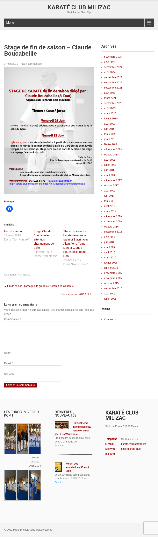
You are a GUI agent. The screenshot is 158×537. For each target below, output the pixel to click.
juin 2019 (109, 128)
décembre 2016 (113, 216)
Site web (9, 374)
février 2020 (110, 118)
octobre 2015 (111, 283)
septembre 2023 (113, 77)
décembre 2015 (113, 273)
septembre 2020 (113, 103)
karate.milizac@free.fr (133, 443)
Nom (7, 352)
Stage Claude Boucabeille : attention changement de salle (44, 239)
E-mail (8, 363)
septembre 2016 (113, 231)
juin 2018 (109, 170)
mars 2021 (110, 98)
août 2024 (109, 72)
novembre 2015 (113, 278)
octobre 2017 (111, 185)
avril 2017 (109, 206)
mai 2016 (109, 247)
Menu (10, 22)
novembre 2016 (113, 221)
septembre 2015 (113, 288)
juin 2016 (109, 242)
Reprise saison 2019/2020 (78, 294)
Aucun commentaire (31, 63)
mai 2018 (109, 175)
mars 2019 (110, 139)
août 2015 (109, 293)
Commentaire (12, 319)
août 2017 (109, 190)
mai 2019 (109, 134)
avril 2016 (109, 252)
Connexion (110, 319)
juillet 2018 (110, 164)
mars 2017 (110, 211)
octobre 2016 (111, 226)
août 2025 (109, 62)
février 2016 (110, 262)
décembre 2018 (113, 149)
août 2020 (109, 108)
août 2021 (109, 92)
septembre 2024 (113, 67)
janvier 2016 (111, 267)
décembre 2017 (113, 180)
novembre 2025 (113, 56)
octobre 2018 (111, 154)
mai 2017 (109, 201)
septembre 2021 (113, 87)
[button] (10, 439)
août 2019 (109, 123)
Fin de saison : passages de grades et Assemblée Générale (39, 286)
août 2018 (109, 159)
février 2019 (110, 144)
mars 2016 (110, 257)
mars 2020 (110, 113)
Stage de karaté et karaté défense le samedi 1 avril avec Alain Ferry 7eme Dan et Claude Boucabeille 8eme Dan (75, 244)
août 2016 (109, 237)
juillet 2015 (110, 298)
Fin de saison (13, 231)
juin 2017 (109, 195)
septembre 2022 (113, 82)
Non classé (24, 274)
